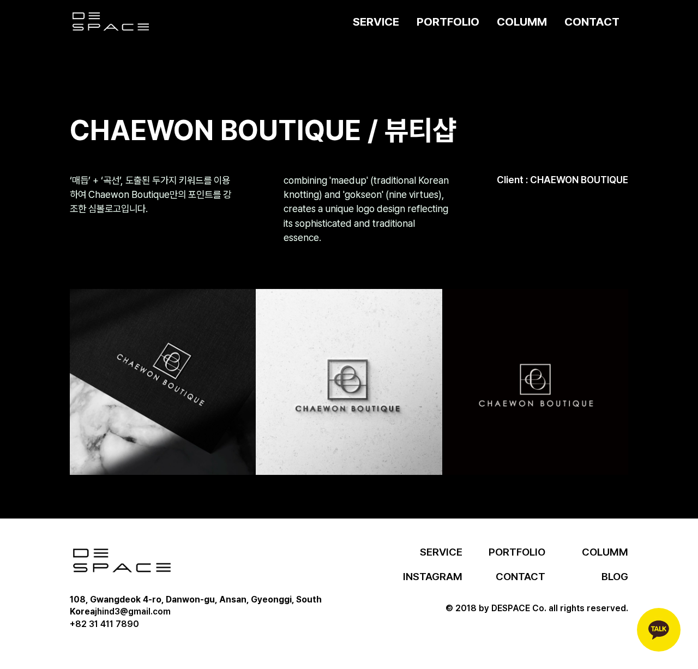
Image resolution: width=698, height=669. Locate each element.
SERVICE (376, 21)
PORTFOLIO (448, 21)
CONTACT (591, 21)
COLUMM (522, 21)
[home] (111, 21)
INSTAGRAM (432, 576)
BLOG (614, 576)
